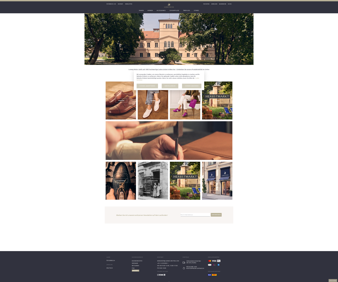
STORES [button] (217, 181)
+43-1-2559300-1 (162, 263)
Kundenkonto (137, 261)
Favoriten (206, 4)
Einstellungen (170, 86)
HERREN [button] (121, 100)
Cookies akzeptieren (147, 86)
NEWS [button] (217, 100)
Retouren (135, 265)
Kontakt (120, 4)
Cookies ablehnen (191, 86)
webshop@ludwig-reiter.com (168, 261)
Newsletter (128, 4)
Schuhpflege (174, 10)
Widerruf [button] (135, 270)
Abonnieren (216, 215)
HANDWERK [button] (120, 181)
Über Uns (186, 10)
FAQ (133, 268)
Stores (196, 10)
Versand (135, 263)
